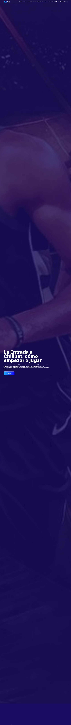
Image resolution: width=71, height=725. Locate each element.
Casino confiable (33, 1)
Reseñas (65, 1)
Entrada (56, 1)
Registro (61, 1)
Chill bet (20, 1)
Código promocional (40, 1)
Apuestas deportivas (26, 1)
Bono (58, 1)
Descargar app (46, 1)
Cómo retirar (52, 1)
